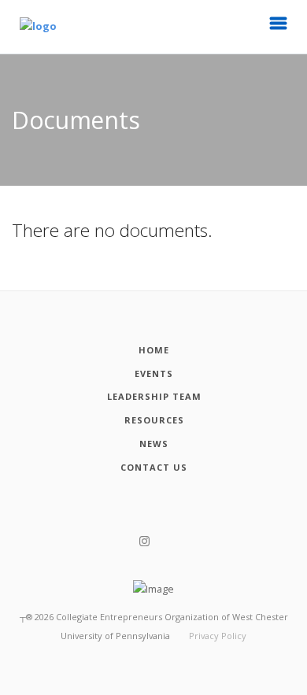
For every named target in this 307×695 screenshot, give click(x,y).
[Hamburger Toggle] (278, 27)
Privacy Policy (217, 635)
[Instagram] (144, 541)
